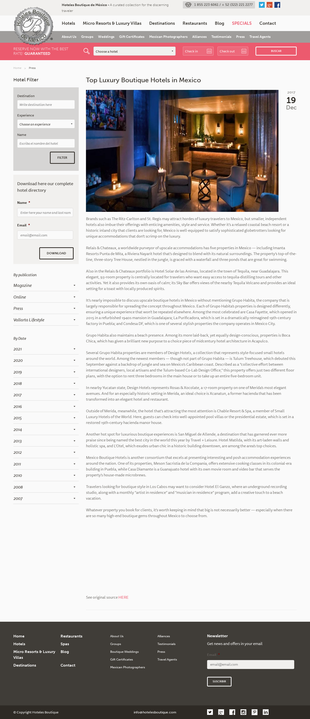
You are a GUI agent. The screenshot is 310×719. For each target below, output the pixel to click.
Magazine (22, 285)
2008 (18, 486)
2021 (17, 348)
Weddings (106, 37)
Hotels (68, 23)
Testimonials (221, 37)
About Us (69, 37)
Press (240, 37)
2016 (17, 406)
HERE (123, 597)
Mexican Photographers (168, 37)
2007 (17, 498)
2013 (17, 440)
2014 (17, 429)
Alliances (199, 37)
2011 (17, 463)
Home (17, 68)
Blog (219, 23)
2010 (17, 475)
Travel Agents (260, 37)
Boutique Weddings (124, 651)
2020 (18, 360)
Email (23, 225)
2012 (17, 452)
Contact (267, 23)
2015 (17, 417)
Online (19, 296)
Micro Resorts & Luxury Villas (112, 23)
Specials (242, 23)
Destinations (162, 23)
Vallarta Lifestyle (28, 319)
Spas (65, 644)
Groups (87, 37)
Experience (25, 115)
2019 (17, 371)
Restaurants (195, 23)
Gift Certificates (131, 37)
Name (21, 134)
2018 (17, 383)
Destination (26, 96)
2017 (17, 394)
